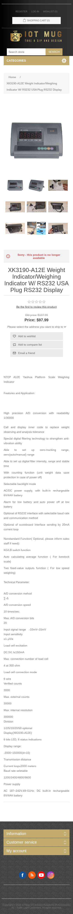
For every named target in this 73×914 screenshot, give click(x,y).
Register (21, 11)
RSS (32, 875)
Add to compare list (30, 344)
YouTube (41, 875)
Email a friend (26, 353)
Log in (35, 11)
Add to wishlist (27, 336)
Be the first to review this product (36, 306)
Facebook (22, 875)
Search (54, 51)
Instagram (50, 875)
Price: (30, 320)
